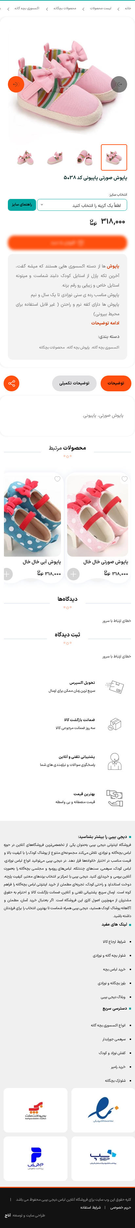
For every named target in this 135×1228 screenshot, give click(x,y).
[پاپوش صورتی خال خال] (97, 515)
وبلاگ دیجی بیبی (113, 997)
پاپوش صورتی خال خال (105, 562)
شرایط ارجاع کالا (114, 942)
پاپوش (112, 266)
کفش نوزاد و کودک (112, 1053)
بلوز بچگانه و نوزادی (111, 983)
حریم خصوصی (120, 1208)
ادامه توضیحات (105, 323)
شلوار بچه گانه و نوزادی (109, 956)
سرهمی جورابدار (114, 1039)
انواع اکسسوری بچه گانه (108, 1025)
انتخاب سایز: (118, 195)
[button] (119, 84)
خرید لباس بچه (114, 969)
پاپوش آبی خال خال (42, 562)
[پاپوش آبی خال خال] (30, 515)
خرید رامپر (118, 1067)
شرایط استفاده (91, 1208)
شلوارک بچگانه (115, 1081)
